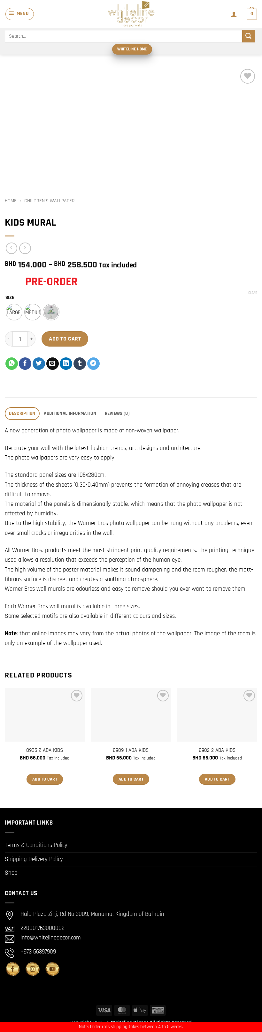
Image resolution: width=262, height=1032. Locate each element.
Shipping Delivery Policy (34, 859)
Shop (11, 873)
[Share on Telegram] (93, 363)
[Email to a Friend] (52, 363)
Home (11, 201)
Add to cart (65, 338)
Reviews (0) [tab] (117, 413)
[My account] (234, 14)
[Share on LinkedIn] (66, 363)
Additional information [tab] (70, 413)
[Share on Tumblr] (79, 363)
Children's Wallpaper (49, 201)
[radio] (14, 312)
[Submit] (248, 36)
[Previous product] (25, 248)
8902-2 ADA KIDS (217, 750)
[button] (19, 14)
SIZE (9, 297)
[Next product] (12, 248)
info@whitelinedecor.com (50, 938)
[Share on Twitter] (39, 363)
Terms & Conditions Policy (36, 845)
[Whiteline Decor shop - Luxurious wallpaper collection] (131, 14)
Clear (252, 293)
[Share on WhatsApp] (11, 363)
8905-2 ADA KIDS (44, 750)
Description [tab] (22, 413)
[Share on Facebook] (25, 363)
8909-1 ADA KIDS (131, 750)
